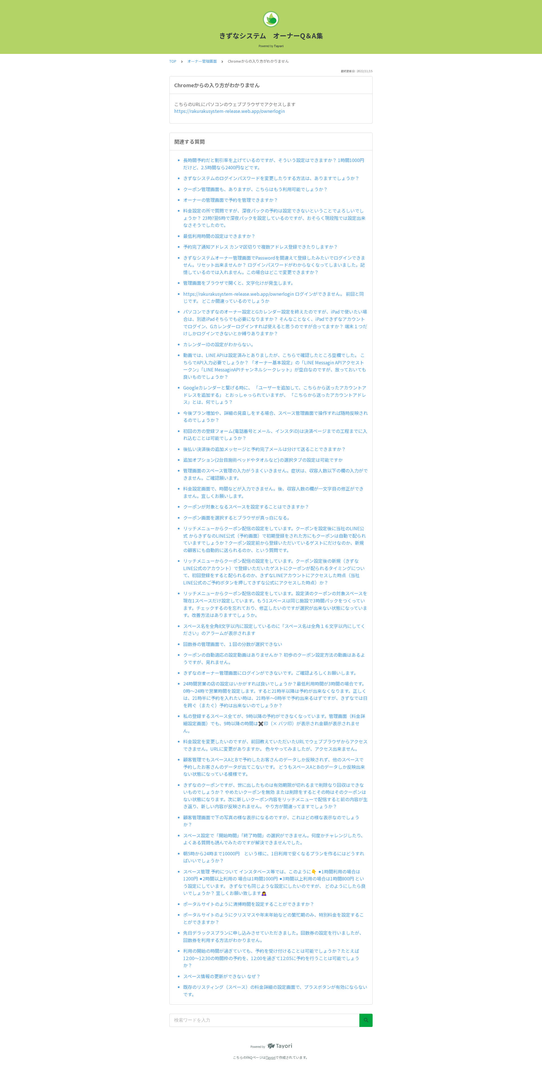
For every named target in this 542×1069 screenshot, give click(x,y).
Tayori (271, 1057)
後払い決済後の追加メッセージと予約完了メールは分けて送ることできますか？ (264, 449)
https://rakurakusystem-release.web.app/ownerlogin (229, 111)
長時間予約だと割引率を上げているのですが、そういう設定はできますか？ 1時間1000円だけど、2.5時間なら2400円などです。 (273, 164)
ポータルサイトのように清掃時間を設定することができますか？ (248, 904)
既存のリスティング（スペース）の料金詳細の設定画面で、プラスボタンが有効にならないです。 (275, 990)
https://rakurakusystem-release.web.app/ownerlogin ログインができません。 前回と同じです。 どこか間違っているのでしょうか (273, 297)
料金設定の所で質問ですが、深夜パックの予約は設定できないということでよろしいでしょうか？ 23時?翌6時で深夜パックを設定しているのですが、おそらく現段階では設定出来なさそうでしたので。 (274, 217)
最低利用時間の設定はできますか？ (219, 236)
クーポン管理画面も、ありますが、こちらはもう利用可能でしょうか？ (255, 189)
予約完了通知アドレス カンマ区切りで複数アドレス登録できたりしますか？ (260, 246)
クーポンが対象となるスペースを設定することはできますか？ (246, 506)
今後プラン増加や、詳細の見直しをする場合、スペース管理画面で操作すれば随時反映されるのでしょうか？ (275, 416)
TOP (172, 61)
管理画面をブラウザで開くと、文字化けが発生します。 (239, 282)
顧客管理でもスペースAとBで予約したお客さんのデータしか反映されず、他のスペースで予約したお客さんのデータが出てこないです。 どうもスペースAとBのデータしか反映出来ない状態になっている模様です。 (274, 766)
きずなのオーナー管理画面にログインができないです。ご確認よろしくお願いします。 (270, 672)
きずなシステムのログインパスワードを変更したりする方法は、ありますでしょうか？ (271, 178)
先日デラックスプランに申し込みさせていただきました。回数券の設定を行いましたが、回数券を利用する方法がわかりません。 (273, 936)
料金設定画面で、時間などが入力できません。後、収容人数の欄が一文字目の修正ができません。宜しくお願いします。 (273, 492)
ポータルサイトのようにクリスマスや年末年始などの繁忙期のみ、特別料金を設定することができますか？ (273, 918)
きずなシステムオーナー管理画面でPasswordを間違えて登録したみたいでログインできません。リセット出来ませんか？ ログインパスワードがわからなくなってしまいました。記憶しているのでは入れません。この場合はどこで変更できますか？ (274, 264)
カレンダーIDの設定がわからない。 (219, 344)
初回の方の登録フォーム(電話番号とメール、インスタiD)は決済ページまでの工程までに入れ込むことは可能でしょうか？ (275, 435)
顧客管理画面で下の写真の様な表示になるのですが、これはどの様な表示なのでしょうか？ (271, 821)
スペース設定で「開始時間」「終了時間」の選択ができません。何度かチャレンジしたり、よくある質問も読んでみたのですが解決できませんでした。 (274, 839)
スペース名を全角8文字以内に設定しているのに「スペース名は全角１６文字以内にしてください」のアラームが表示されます (274, 630)
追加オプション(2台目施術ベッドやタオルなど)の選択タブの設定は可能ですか (263, 459)
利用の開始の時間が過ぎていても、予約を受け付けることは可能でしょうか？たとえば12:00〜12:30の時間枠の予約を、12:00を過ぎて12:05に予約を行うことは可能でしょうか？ (271, 958)
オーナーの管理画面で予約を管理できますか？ (230, 199)
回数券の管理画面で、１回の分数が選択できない (232, 644)
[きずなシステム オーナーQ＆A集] (271, 19)
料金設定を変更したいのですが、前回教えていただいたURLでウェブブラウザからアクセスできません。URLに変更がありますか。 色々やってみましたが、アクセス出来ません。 (275, 745)
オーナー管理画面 (202, 61)
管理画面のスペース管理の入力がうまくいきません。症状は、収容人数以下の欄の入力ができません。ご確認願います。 (275, 474)
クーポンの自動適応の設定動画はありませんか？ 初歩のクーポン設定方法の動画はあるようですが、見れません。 (274, 658)
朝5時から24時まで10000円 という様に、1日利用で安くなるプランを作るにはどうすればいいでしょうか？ (273, 857)
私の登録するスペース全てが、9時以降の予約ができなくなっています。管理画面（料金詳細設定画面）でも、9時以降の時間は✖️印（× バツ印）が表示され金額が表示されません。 (274, 723)
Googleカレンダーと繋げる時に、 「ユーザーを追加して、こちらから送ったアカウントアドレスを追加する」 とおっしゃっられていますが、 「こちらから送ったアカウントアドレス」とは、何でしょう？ (274, 394)
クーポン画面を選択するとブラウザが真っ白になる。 (237, 517)
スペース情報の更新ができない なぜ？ (222, 976)
